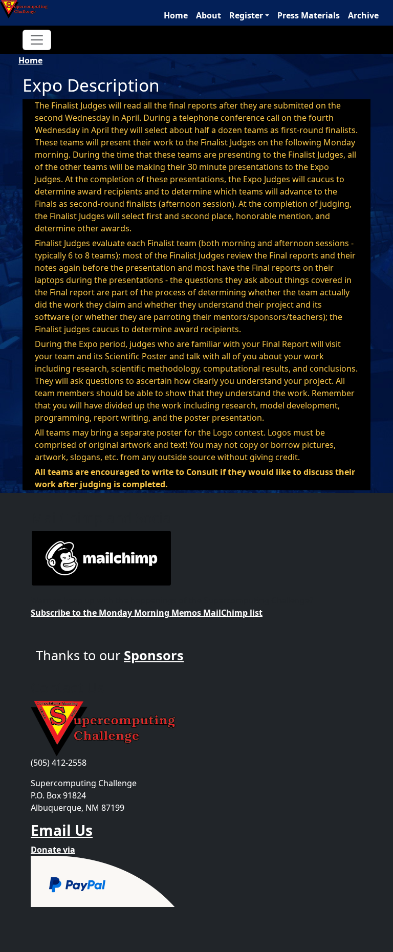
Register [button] (246, 15)
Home (176, 15)
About (208, 15)
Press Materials (308, 15)
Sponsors (154, 655)
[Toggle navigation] (37, 40)
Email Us (62, 830)
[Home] (28, 9)
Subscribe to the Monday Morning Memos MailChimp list (147, 612)
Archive (363, 15)
